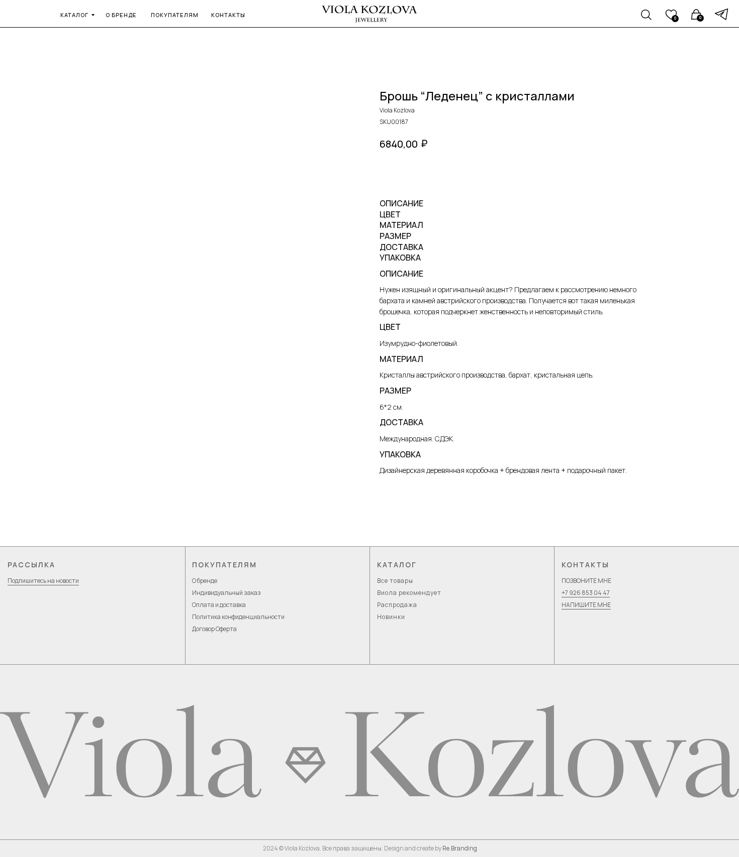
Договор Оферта (214, 629)
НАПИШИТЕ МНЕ (586, 604)
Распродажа (397, 604)
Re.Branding (459, 848)
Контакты (585, 564)
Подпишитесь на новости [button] (43, 580)
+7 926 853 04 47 (586, 592)
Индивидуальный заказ (226, 592)
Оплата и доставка (219, 604)
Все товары (395, 580)
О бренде (204, 580)
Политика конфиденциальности (238, 617)
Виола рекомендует (409, 592)
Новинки (391, 617)
